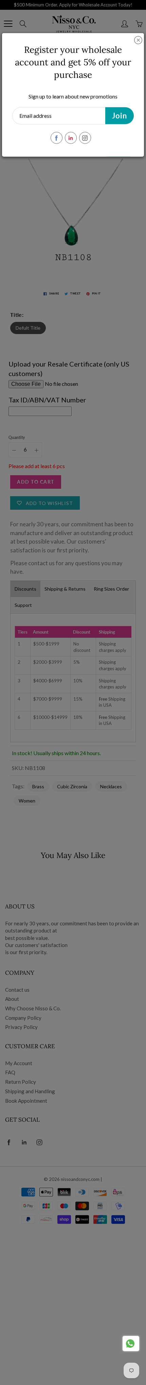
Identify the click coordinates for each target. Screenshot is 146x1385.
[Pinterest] (71, 138)
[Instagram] (85, 138)
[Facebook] (56, 138)
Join (119, 115)
